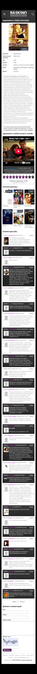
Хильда (10, 590)
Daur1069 (11, 313)
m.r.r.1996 (11, 475)
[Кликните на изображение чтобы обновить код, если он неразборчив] (10, 638)
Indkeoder (11, 549)
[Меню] (4, 14)
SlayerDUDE (11, 356)
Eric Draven (11, 340)
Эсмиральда (11, 445)
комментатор (12, 484)
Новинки (17, 655)
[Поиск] (33, 14)
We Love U (11, 558)
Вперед (22, 601)
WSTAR (10, 248)
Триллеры (31, 67)
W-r (9, 368)
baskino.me (8, 660)
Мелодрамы (23, 67)
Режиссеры (30, 655)
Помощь (10, 657)
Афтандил (11, 571)
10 (32, 177)
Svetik (10, 257)
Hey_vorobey (11, 462)
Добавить (7, 650)
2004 (14, 60)
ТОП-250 (11, 655)
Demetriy (10, 267)
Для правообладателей (22, 657)
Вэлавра (10, 435)
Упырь (10, 405)
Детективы (16, 67)
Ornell (10, 303)
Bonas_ (10, 507)
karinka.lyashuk (12, 329)
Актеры (23, 655)
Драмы (15, 69)
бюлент (10, 517)
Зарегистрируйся (11, 168)
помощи (30, 130)
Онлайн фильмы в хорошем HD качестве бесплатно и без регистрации (18, 14)
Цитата (31, 235)
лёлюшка (10, 581)
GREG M (10, 288)
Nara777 (10, 379)
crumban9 (11, 235)
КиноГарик (11, 389)
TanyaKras (11, 426)
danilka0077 (11, 527)
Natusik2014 (11, 538)
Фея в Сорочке (12, 416)
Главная (5, 655)
